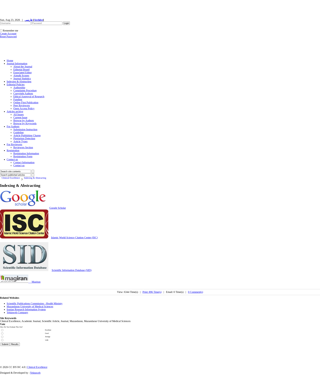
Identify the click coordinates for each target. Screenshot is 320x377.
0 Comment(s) (195, 292)
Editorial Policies (15, 84)
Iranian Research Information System (26, 309)
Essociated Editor (22, 72)
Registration (13, 150)
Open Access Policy (23, 108)
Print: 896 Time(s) (152, 292)
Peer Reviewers (21, 105)
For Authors (13, 126)
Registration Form (22, 156)
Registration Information (26, 153)
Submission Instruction (25, 129)
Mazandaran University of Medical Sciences (30, 306)
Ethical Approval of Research (28, 96)
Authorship (19, 87)
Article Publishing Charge (27, 135)
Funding (17, 99)
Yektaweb (35, 372)
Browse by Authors (23, 120)
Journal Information (17, 63)
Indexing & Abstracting (19, 81)
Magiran (36, 281)
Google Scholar (57, 207)
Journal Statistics (22, 78)
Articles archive (15, 111)
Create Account (8, 33)
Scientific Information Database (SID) (72, 270)
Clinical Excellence (37, 367)
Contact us (12, 159)
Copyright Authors (23, 93)
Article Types (20, 141)
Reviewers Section (23, 147)
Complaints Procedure (25, 90)
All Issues (18, 114)
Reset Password (8, 36)
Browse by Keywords (24, 123)
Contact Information (23, 162)
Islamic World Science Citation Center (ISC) (74, 237)
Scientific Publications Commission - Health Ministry (34, 303)
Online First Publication (25, 102)
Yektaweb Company (17, 312)
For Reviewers (14, 144)
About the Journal (22, 66)
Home (10, 60)
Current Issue (20, 117)
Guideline (18, 132)
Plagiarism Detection (24, 138)
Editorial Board (21, 69)
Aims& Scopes (21, 75)
